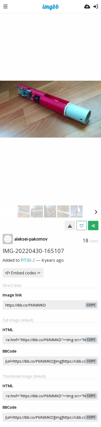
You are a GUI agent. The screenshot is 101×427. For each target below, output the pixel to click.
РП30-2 (28, 260)
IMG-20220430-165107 (33, 250)
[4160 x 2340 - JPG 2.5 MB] (70, 225)
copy (91, 304)
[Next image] (96, 212)
